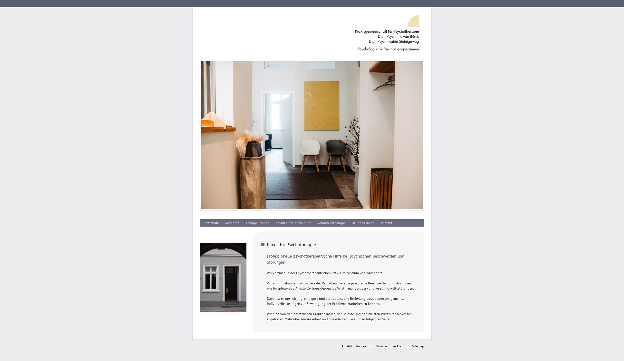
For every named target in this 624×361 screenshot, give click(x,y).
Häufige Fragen (363, 223)
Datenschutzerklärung (392, 346)
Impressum (364, 346)
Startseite (212, 223)
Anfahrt (346, 346)
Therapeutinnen (257, 223)
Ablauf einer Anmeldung (293, 223)
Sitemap (418, 346)
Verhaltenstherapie (332, 223)
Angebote (232, 223)
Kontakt (386, 223)
